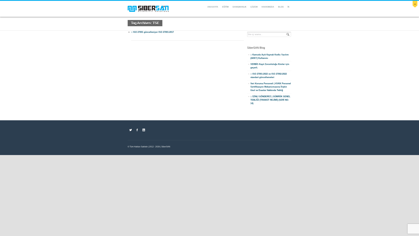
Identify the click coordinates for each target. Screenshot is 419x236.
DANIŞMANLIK (239, 7)
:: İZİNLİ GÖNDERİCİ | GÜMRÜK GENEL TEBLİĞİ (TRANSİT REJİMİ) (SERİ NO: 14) (270, 100)
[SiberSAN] (148, 9)
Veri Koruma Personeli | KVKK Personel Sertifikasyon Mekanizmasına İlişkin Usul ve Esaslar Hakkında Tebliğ (270, 87)
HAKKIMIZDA (268, 7)
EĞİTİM (225, 7)
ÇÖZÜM (254, 7)
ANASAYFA (212, 7)
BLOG (281, 7)
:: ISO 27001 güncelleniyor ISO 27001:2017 (152, 32)
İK (289, 7)
